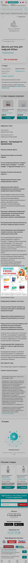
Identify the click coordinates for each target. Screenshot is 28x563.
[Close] (25, 268)
